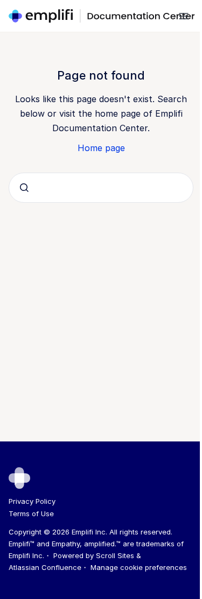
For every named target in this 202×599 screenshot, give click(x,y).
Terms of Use (31, 513)
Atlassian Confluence (45, 567)
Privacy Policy (32, 501)
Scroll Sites (115, 555)
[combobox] (101, 187)
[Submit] (24, 187)
